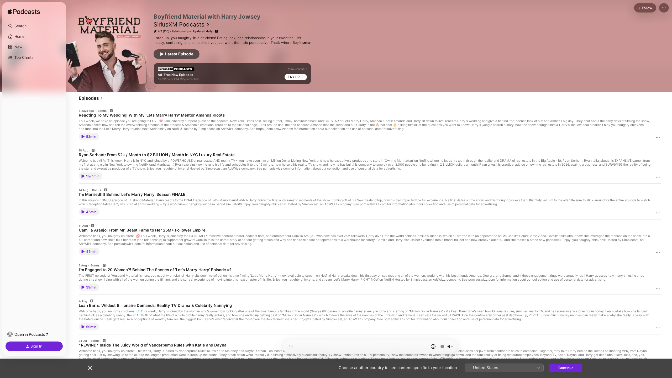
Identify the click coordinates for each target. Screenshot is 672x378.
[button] (34, 26)
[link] (91, 98)
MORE (306, 43)
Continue (566, 368)
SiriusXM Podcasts (179, 24)
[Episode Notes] (433, 346)
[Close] (90, 367)
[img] (24, 11)
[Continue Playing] (442, 346)
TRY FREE (296, 77)
